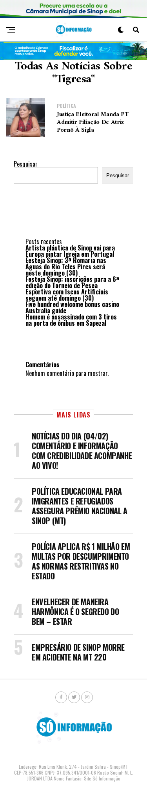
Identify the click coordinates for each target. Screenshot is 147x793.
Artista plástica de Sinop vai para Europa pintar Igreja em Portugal (70, 251)
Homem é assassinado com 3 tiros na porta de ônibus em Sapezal (71, 320)
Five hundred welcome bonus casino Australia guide (72, 307)
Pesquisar (26, 164)
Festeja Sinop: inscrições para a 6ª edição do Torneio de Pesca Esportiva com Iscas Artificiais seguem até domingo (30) (72, 288)
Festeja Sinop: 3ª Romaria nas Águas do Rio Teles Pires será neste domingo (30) (65, 267)
